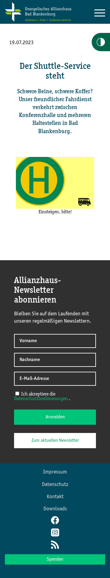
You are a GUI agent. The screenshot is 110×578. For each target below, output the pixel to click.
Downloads (55, 509)
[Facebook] (55, 521)
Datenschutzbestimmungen (41, 399)
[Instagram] (55, 533)
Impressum (55, 472)
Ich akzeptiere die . (42, 396)
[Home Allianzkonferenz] (38, 20)
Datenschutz (55, 484)
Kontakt (55, 496)
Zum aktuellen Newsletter (55, 440)
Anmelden (55, 417)
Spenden (55, 559)
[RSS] (55, 545)
